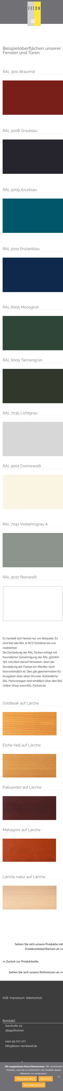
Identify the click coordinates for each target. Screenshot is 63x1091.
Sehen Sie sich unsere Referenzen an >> (36, 972)
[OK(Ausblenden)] (58, 1076)
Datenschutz (34, 998)
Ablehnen (45, 1078)
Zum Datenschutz (34, 1085)
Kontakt (9, 1021)
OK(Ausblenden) (25, 1078)
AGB (6, 998)
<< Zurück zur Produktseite (20, 961)
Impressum (18, 998)
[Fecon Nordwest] (34, 8)
